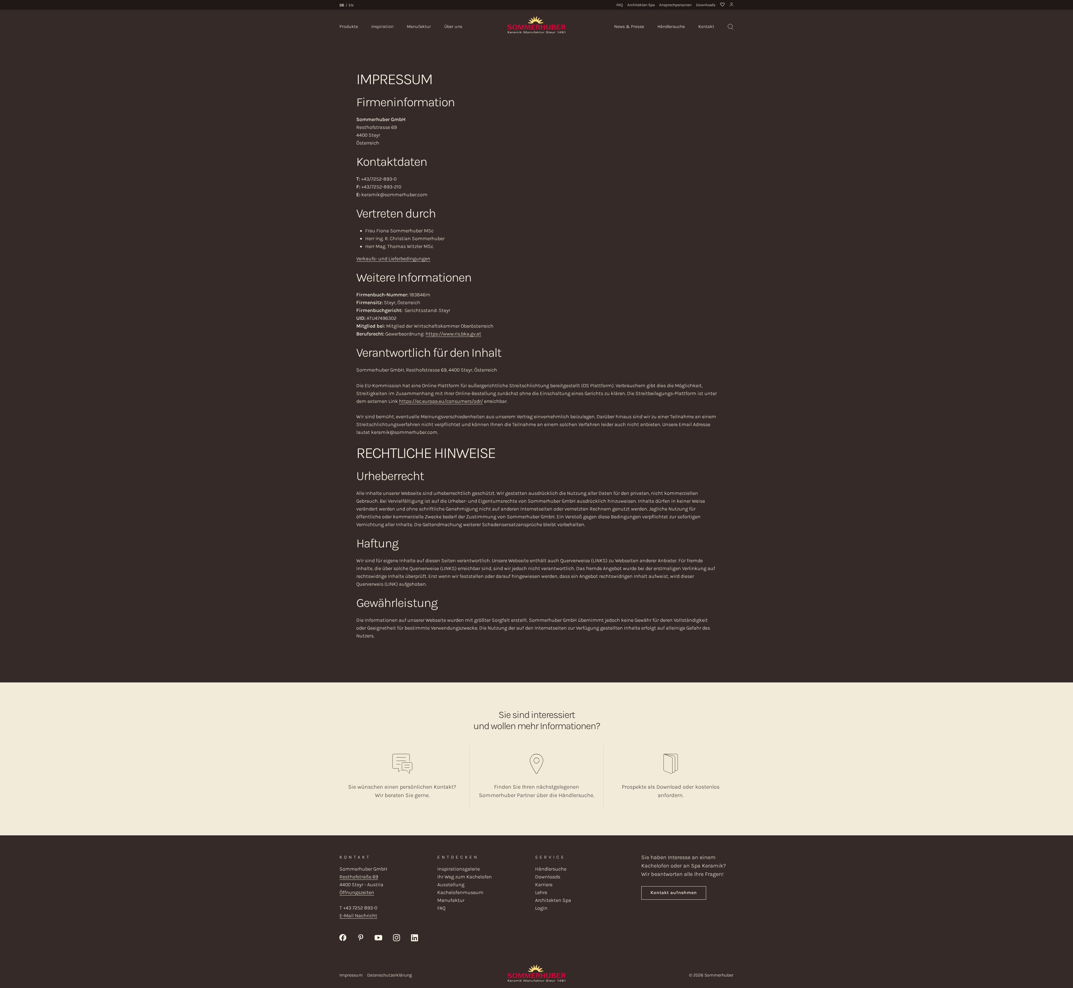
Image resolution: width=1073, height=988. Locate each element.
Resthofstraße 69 (359, 877)
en (351, 5)
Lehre (541, 892)
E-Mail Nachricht (358, 916)
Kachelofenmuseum (460, 892)
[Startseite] (536, 25)
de (342, 5)
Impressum (351, 975)
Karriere (543, 884)
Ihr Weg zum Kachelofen (464, 877)
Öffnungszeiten (357, 892)
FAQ (619, 5)
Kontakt (706, 26)
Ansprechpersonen (675, 5)
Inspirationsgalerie (458, 869)
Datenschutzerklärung (389, 975)
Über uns (453, 26)
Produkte (349, 26)
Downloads (705, 5)
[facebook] (343, 937)
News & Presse (629, 26)
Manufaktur (419, 26)
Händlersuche (671, 26)
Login (541, 908)
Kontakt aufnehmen (674, 892)
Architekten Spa (641, 5)
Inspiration (382, 26)
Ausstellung (450, 884)
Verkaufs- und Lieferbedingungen (393, 259)
